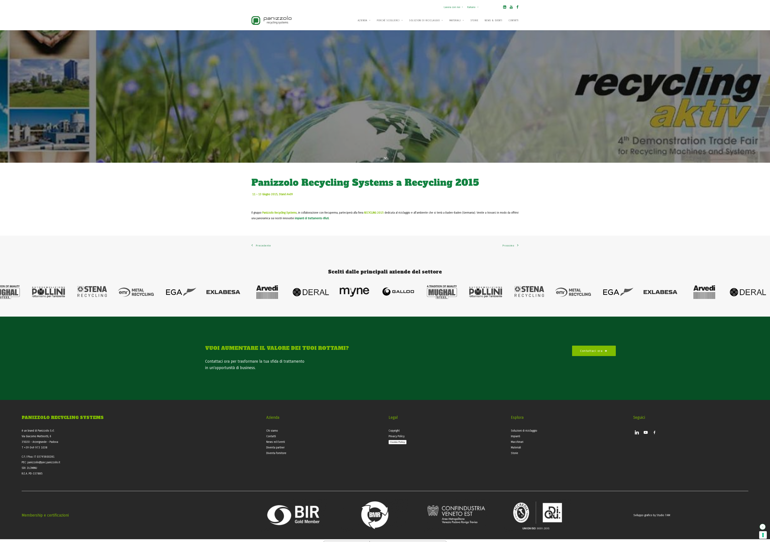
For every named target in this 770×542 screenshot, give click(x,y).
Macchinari (517, 442)
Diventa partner (275, 447)
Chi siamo (272, 430)
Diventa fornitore (276, 453)
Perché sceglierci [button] (388, 20)
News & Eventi (493, 20)
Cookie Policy (397, 442)
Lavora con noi (452, 7)
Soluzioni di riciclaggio (524, 430)
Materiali (455, 20)
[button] (504, 7)
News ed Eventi (275, 442)
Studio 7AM (663, 515)
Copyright (394, 430)
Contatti (514, 20)
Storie (474, 20)
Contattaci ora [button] (591, 351)
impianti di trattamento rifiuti (312, 218)
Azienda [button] (362, 20)
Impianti (515, 436)
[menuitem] (454, 5)
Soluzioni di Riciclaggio (424, 20)
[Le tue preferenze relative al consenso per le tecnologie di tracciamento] (763, 535)
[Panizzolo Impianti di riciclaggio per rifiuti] (271, 20)
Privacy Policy (396, 436)
